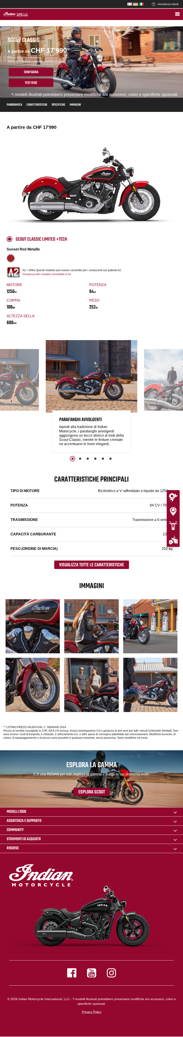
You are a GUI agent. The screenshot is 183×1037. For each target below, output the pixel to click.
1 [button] (72, 458)
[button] (11, 401)
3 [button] (87, 458)
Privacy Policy (91, 1012)
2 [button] (80, 458)
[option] (91, 397)
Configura (31, 72)
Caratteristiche (37, 104)
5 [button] (103, 458)
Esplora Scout (91, 792)
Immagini (75, 104)
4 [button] (95, 458)
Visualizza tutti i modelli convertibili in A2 (46, 274)
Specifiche (58, 104)
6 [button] (110, 458)
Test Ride (31, 83)
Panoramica (14, 104)
